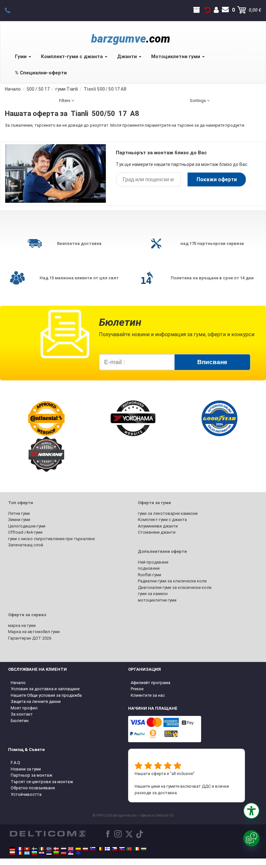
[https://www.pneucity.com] (129, 848)
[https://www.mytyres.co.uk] (70, 848)
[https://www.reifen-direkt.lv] (63, 853)
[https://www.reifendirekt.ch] (27, 848)
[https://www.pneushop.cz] (114, 848)
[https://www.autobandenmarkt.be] (100, 848)
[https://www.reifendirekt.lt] (56, 853)
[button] (251, 811)
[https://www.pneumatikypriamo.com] (122, 848)
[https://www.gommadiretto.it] (41, 848)
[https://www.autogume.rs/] (70, 853)
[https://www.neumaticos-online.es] (78, 848)
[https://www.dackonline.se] (34, 848)
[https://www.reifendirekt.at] (85, 848)
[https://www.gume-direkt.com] (92, 848)
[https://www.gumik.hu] (143, 848)
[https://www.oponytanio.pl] (12, 853)
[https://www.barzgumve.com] (34, 853)
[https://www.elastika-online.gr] (27, 853)
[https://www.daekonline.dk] (56, 848)
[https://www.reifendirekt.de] (12, 848)
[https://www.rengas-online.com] (107, 848)
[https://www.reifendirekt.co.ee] (49, 853)
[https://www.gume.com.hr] (41, 853)
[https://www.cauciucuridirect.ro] (19, 853)
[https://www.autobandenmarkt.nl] (63, 848)
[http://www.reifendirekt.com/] (78, 853)
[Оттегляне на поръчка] (208, 10)
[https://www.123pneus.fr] (19, 848)
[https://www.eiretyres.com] (136, 848)
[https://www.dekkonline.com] (49, 848)
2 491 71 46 (11, 10)
